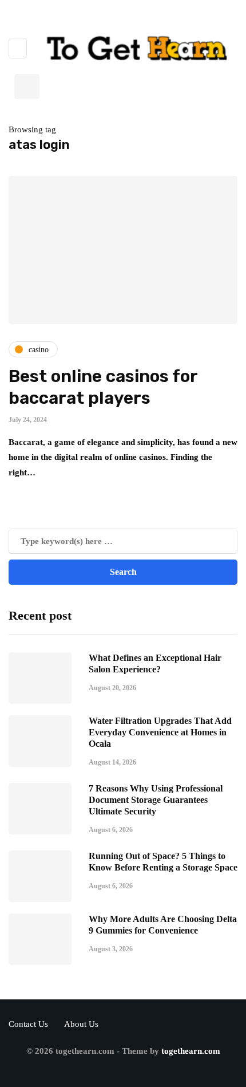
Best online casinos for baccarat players (103, 387)
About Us (81, 1024)
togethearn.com (190, 1051)
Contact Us (28, 1024)
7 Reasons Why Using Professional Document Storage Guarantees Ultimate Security (156, 799)
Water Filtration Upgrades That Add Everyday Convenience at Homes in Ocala (160, 732)
